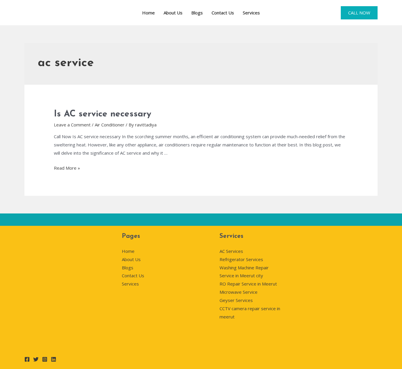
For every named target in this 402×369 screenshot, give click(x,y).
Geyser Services (236, 300)
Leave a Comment (72, 125)
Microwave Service (239, 292)
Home (148, 13)
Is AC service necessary (102, 114)
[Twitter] (36, 359)
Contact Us (223, 13)
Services (251, 13)
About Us (173, 13)
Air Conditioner (109, 125)
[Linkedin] (53, 359)
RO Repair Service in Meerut (248, 284)
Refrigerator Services (241, 259)
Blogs (197, 13)
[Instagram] (44, 359)
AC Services (231, 251)
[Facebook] (27, 359)
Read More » (67, 168)
